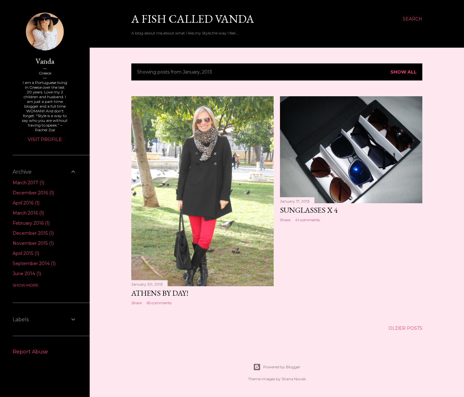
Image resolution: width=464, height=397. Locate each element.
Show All (403, 72)
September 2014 (33, 263)
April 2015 (25, 253)
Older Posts (405, 328)
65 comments (158, 302)
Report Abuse (30, 352)
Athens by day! (159, 293)
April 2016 (25, 203)
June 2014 (26, 273)
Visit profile (45, 139)
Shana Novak (294, 378)
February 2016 (30, 223)
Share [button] (136, 302)
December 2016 (33, 193)
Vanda (45, 61)
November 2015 (32, 243)
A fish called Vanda (192, 18)
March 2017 (28, 183)
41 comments (307, 219)
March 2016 (28, 213)
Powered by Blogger (281, 366)
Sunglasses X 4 (309, 210)
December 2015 (32, 233)
